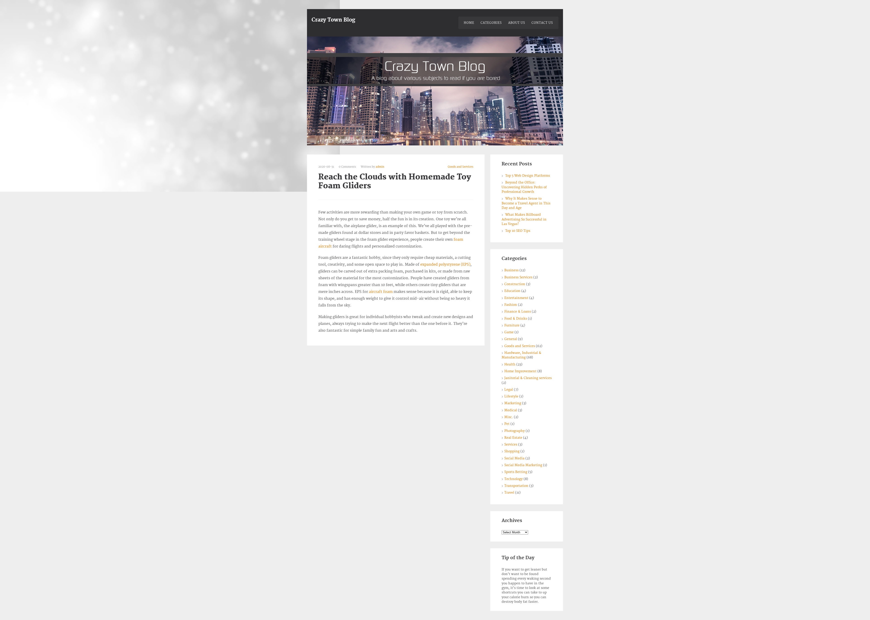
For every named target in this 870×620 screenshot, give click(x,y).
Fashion (510, 305)
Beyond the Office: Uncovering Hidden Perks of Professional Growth (524, 187)
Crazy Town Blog (333, 20)
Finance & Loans (517, 312)
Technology (513, 479)
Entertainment (516, 298)
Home (469, 23)
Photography (514, 431)
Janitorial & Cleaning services (528, 378)
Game (509, 332)
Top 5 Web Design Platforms (527, 176)
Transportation (516, 486)
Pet (507, 424)
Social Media (514, 458)
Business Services (518, 277)
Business (511, 270)
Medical (510, 410)
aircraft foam (381, 291)
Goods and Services (460, 167)
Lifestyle (511, 396)
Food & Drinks (515, 319)
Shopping (512, 451)
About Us (516, 23)
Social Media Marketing (523, 465)
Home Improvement (520, 371)
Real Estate (513, 438)
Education (512, 291)
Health (509, 364)
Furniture (512, 325)
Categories (491, 23)
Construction (514, 284)
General (510, 339)
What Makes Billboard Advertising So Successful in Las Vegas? (524, 219)
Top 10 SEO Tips (517, 231)
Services (510, 444)
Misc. (508, 417)
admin (380, 167)
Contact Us (542, 23)
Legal (508, 390)
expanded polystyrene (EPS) (445, 264)
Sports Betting (515, 472)
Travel (509, 493)
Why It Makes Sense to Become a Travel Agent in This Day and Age (526, 203)
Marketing (512, 403)
